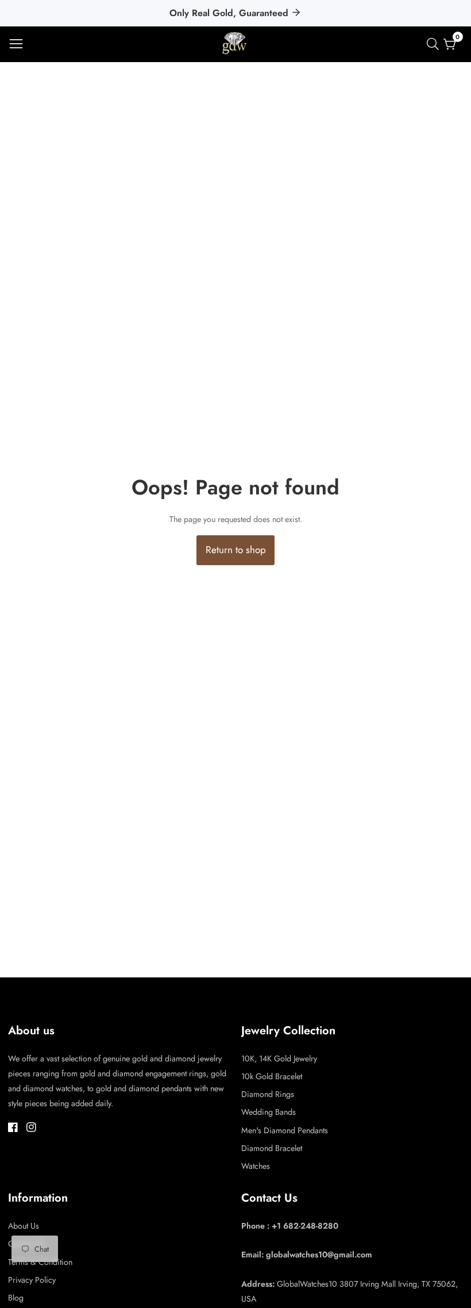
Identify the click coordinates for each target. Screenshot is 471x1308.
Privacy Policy (32, 1280)
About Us (23, 1226)
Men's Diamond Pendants (284, 1130)
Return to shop (236, 550)
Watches (255, 1166)
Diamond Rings (267, 1094)
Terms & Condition (40, 1262)
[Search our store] (435, 44)
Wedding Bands (268, 1112)
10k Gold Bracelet (271, 1076)
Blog (16, 1297)
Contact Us (26, 1243)
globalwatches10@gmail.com (319, 1254)
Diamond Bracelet (271, 1148)
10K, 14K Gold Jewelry (279, 1058)
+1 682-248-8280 (305, 1226)
